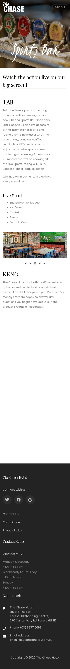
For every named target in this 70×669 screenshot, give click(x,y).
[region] (35, 251)
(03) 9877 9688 (31, 627)
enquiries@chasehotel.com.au (31, 640)
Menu (60, 7)
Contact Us (11, 514)
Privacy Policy (12, 530)
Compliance (11, 522)
